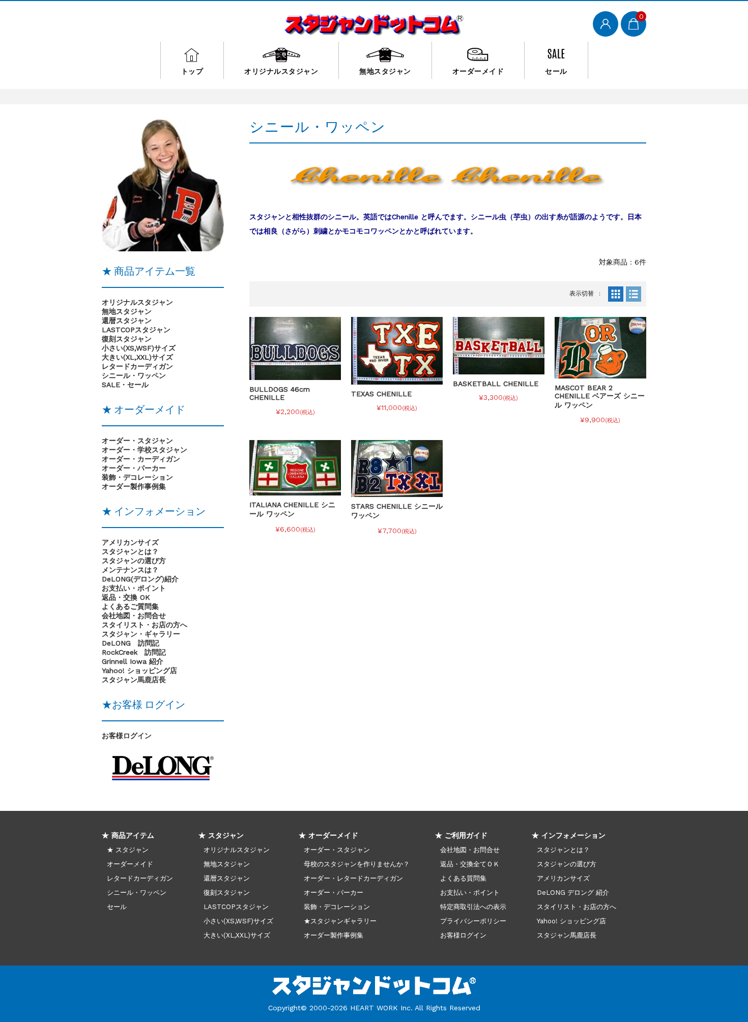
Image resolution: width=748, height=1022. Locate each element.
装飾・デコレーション (337, 907)
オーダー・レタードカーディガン (353, 878)
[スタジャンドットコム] (374, 23)
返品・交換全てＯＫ (470, 864)
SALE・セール (125, 385)
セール (556, 71)
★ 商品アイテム (128, 835)
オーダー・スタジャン (337, 850)
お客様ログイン (127, 736)
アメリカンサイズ (130, 542)
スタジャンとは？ (130, 551)
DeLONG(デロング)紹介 (140, 579)
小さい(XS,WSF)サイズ (139, 348)
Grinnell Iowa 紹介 (132, 661)
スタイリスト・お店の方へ (576, 907)
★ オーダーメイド (328, 835)
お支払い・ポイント (470, 892)
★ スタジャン (128, 850)
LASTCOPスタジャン (136, 330)
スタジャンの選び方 (134, 561)
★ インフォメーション (569, 835)
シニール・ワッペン (134, 375)
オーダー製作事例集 (333, 935)
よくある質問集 (463, 878)
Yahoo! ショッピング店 (139, 670)
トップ (192, 71)
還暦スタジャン (127, 320)
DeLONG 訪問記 (130, 643)
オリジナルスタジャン (281, 71)
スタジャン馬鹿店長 (134, 680)
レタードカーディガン (137, 366)
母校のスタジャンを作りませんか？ (357, 864)
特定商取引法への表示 (473, 907)
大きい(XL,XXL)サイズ (137, 357)
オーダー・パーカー (333, 892)
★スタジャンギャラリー (340, 921)
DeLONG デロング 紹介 (573, 892)
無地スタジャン (385, 71)
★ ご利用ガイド (461, 835)
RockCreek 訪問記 (134, 652)
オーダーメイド (478, 71)
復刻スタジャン (127, 339)
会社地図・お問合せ (470, 850)
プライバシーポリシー (473, 921)
